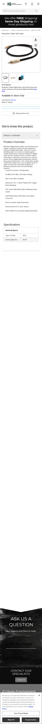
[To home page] (15, 4)
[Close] (39, 695)
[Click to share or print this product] (35, 39)
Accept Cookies (30, 720)
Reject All (11, 720)
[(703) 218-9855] (32, 4)
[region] (21, 708)
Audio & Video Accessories (20, 30)
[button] (3, 4)
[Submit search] (36, 11)
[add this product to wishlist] (35, 45)
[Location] (26, 4)
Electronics (5, 30)
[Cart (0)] (38, 4)
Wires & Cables (36, 30)
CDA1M (10, 102)
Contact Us (21, 680)
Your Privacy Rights (21, 713)
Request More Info (22, 113)
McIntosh (13, 100)
